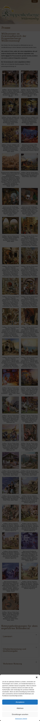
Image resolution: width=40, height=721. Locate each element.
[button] (37, 677)
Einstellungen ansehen (20, 714)
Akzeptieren (20, 702)
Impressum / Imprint (21, 718)
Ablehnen (20, 708)
